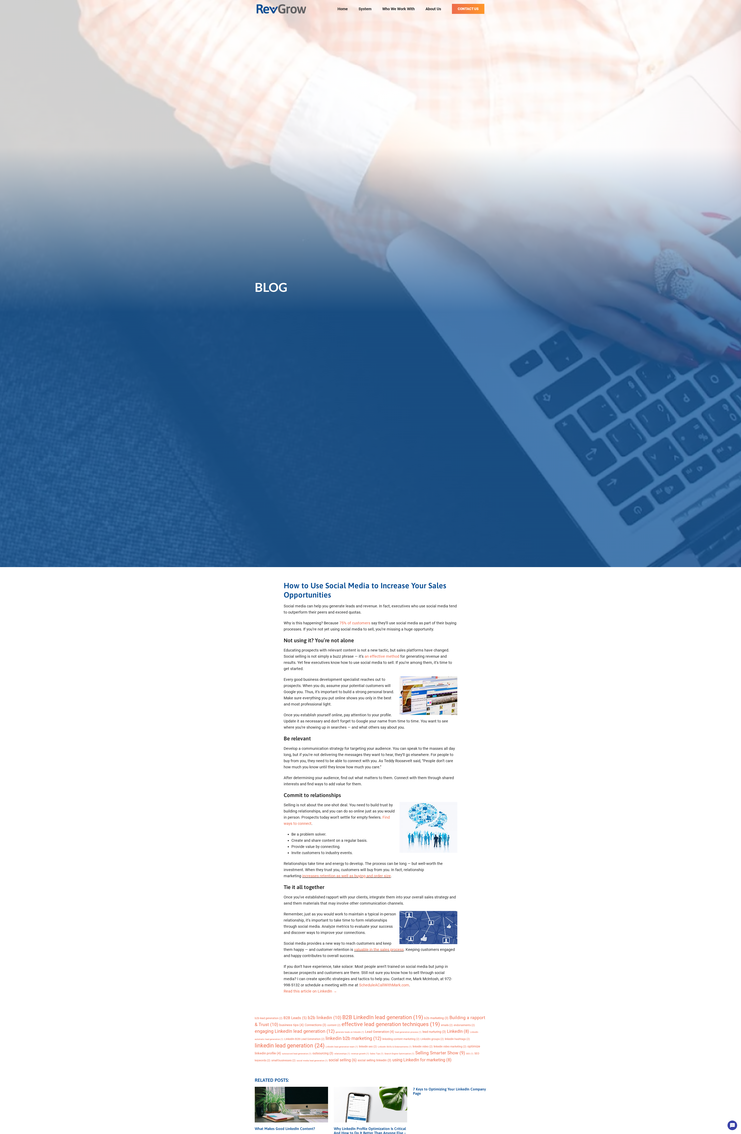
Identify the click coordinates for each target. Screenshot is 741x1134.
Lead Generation (379, 1032)
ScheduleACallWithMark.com (384, 985)
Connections (315, 1025)
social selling (343, 1060)
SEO (469, 1053)
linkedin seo (368, 1046)
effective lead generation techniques (391, 1024)
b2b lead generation (269, 1018)
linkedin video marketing (450, 1046)
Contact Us (468, 9)
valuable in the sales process (379, 949)
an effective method (382, 656)
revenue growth (360, 1053)
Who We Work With (398, 9)
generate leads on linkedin (350, 1032)
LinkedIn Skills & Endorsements (395, 1047)
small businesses (283, 1060)
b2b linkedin (324, 1017)
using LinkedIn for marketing (422, 1059)
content (334, 1025)
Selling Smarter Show (440, 1053)
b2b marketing (436, 1018)
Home (343, 9)
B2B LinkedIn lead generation (382, 1017)
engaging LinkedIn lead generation (295, 1031)
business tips (291, 1025)
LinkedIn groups (432, 1039)
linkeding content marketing (401, 1039)
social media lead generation (312, 1060)
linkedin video (423, 1046)
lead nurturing (434, 1032)
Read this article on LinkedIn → (310, 991)
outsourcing (322, 1053)
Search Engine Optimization (399, 1053)
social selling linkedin (374, 1060)
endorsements (464, 1025)
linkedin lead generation (290, 1045)
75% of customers (354, 623)
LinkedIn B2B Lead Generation (304, 1039)
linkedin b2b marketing (353, 1038)
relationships (342, 1053)
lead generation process (408, 1032)
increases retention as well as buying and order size (346, 876)
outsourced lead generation (296, 1053)
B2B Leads (295, 1018)
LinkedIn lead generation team (342, 1047)
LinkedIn (458, 1031)
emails (447, 1025)
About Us (433, 9)
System (365, 9)
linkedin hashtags (457, 1039)
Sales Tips (376, 1053)
